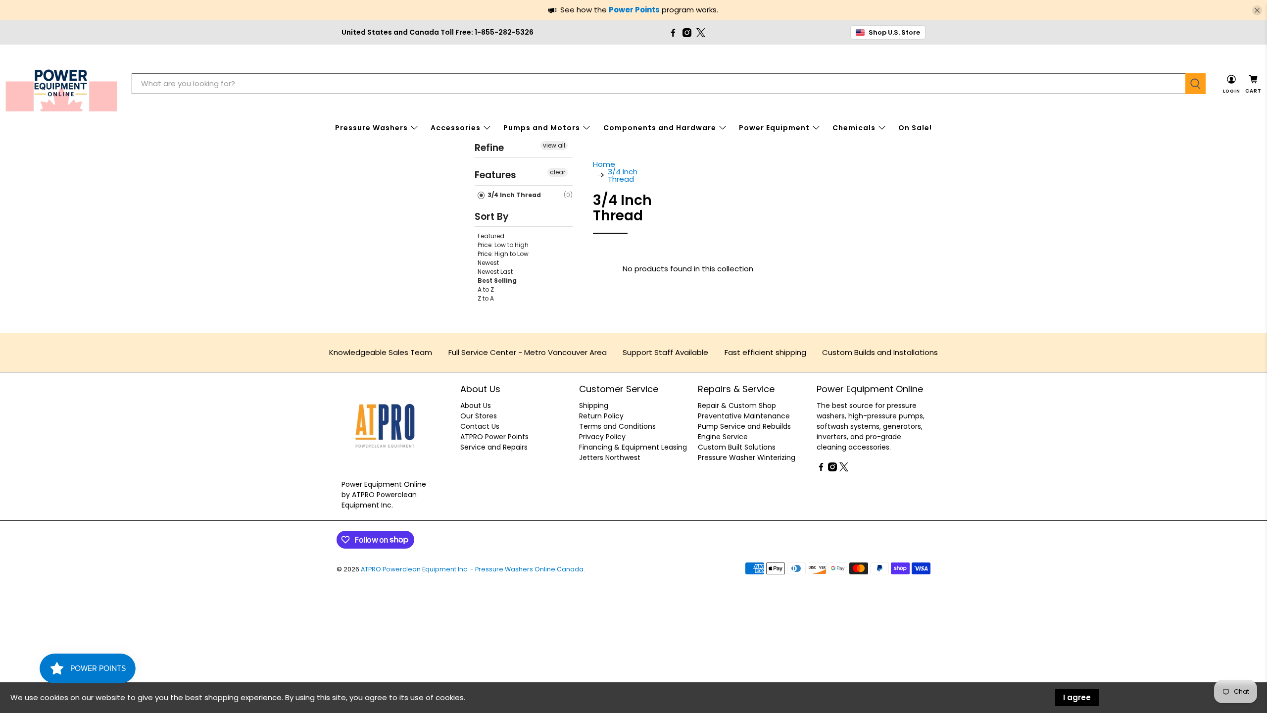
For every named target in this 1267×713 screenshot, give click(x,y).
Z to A (486, 298)
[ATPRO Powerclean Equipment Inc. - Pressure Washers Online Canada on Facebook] (673, 32)
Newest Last (495, 271)
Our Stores (478, 416)
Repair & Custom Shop (737, 405)
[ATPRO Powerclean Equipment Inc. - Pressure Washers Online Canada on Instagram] (686, 32)
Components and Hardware (659, 128)
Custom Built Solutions (737, 447)
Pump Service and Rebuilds (744, 426)
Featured (491, 236)
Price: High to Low (503, 254)
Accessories (456, 128)
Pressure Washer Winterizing (746, 457)
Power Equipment (774, 128)
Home (604, 164)
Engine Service (723, 437)
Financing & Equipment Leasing (633, 447)
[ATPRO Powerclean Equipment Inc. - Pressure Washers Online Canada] (61, 84)
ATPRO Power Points (494, 437)
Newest (488, 262)
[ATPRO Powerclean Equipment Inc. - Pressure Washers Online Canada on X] (700, 32)
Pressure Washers (371, 128)
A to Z (486, 289)
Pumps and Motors (541, 128)
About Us (475, 405)
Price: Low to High (503, 245)
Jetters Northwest (609, 457)
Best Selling (497, 280)
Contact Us (479, 426)
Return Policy (601, 416)
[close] (1257, 10)
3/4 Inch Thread (513, 195)
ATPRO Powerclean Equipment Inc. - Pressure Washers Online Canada (472, 569)
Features (495, 175)
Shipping (593, 405)
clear (557, 172)
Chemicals (854, 128)
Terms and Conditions (617, 426)
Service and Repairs (494, 447)
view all (554, 145)
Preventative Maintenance (744, 416)
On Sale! (915, 128)
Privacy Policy (602, 437)
